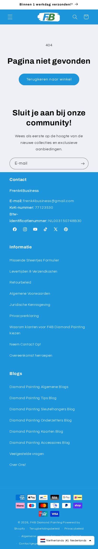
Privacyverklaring (24, 316)
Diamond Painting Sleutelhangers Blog (42, 409)
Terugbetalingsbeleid (44, 528)
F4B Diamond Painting (46, 522)
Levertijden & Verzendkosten (33, 271)
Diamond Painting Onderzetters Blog (41, 420)
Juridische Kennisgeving (30, 305)
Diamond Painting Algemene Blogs (39, 387)
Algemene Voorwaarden (30, 293)
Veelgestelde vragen (27, 454)
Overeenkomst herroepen (31, 355)
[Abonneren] (82, 163)
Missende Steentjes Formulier (34, 260)
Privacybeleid (74, 528)
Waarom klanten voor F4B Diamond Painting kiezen (47, 330)
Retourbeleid (20, 282)
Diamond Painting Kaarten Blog (36, 431)
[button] (10, 16)
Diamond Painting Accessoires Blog (40, 443)
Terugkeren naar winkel (49, 79)
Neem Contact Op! (25, 344)
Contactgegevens (32, 543)
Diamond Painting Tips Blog (33, 398)
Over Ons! (18, 465)
